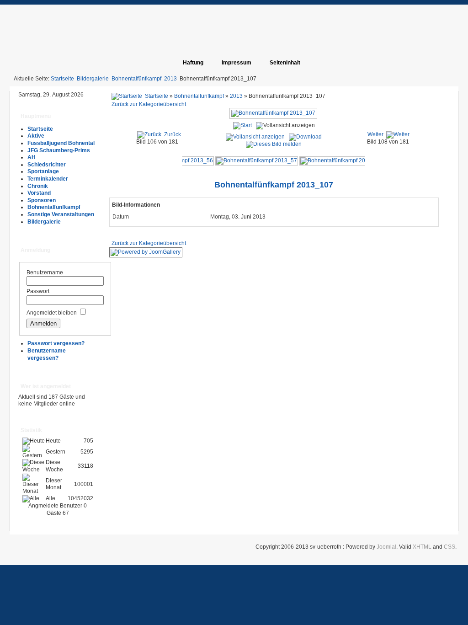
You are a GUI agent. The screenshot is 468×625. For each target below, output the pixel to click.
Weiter (375, 134)
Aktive (35, 136)
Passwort (38, 291)
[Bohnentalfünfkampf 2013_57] (256, 160)
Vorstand (39, 193)
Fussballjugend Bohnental (61, 143)
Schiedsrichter (46, 164)
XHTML (422, 547)
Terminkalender (47, 179)
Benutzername (45, 272)
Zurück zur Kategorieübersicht (149, 104)
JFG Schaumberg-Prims (58, 150)
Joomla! (386, 547)
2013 (170, 78)
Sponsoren (41, 200)
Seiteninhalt (285, 62)
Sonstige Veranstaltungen (60, 214)
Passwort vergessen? (56, 343)
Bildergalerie (93, 78)
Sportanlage (43, 171)
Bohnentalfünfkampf (136, 78)
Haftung (193, 62)
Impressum (236, 62)
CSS (449, 547)
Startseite (62, 78)
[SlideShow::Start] (242, 126)
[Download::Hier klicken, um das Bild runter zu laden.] (305, 137)
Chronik (37, 186)
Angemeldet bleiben (52, 313)
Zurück (172, 134)
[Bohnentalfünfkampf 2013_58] (340, 160)
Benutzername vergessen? (46, 354)
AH (31, 157)
